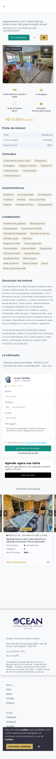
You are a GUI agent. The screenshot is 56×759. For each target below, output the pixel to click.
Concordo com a (27, 442)
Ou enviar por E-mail (28, 453)
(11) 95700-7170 (17, 651)
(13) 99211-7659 (15, 386)
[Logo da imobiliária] (28, 623)
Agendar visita (28, 475)
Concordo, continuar (19, 746)
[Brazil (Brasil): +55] (8, 407)
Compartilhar (20, 37)
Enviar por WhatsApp (29, 448)
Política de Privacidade (35, 442)
